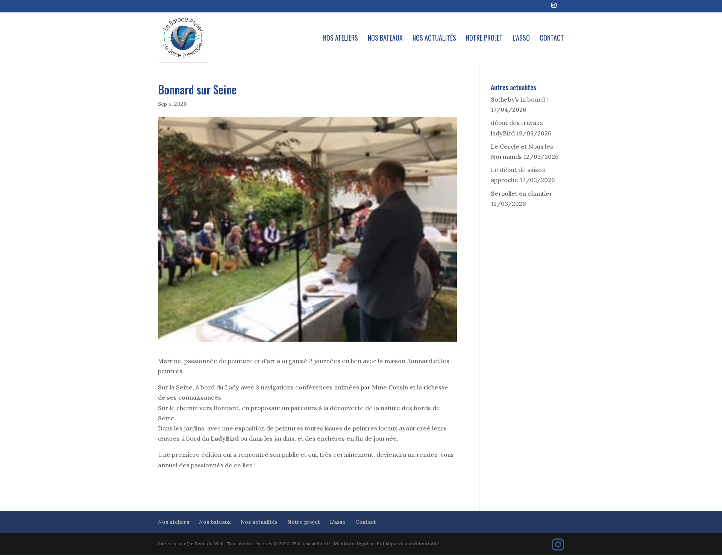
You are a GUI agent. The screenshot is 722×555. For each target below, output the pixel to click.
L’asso (521, 39)
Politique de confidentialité (408, 543)
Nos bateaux (385, 39)
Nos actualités (434, 39)
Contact (552, 39)
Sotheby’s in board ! (519, 99)
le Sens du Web (206, 543)
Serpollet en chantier (521, 193)
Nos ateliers (340, 39)
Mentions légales (353, 543)
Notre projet (484, 39)
